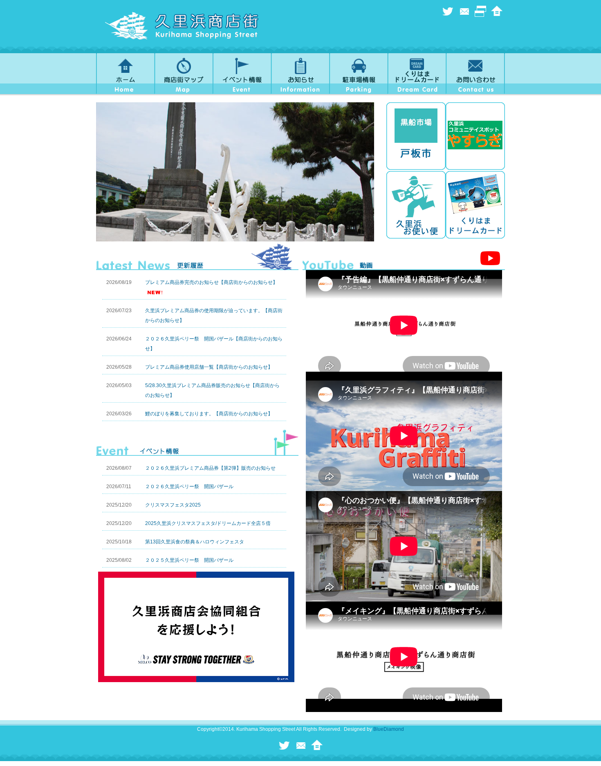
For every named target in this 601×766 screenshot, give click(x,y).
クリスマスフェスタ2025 (173, 505)
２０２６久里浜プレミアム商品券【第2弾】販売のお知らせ (210, 468)
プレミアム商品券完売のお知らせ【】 (211, 282)
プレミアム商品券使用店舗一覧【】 (209, 367)
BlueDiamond (388, 729)
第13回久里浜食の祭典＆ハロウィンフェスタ (194, 542)
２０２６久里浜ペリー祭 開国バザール (189, 486)
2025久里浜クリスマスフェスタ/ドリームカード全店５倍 (208, 523)
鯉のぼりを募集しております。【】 (209, 414)
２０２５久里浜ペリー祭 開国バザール (189, 560)
